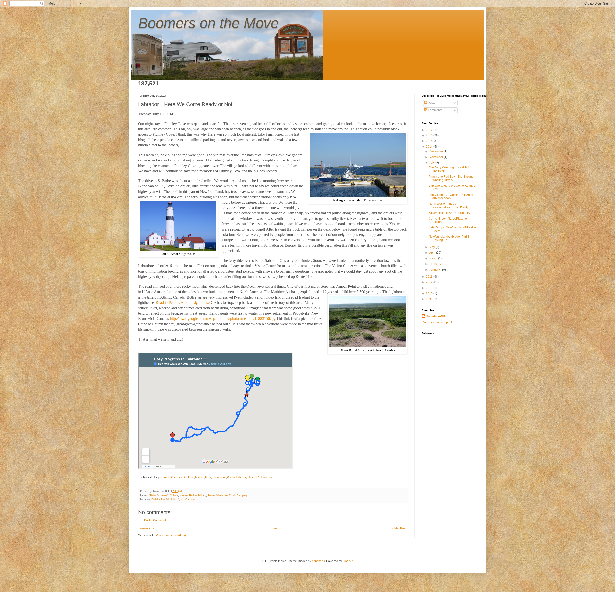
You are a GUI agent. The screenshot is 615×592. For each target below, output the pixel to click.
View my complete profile (438, 322)
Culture (189, 477)
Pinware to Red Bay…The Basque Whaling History (451, 178)
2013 (429, 276)
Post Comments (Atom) (171, 535)
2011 (429, 288)
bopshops (318, 561)
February (435, 264)
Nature (199, 477)
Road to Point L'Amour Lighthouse (182, 302)
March (433, 258)
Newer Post (146, 528)
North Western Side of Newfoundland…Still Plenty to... (451, 205)
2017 (429, 130)
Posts (431, 102)
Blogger (348, 561)
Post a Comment (155, 520)
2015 (429, 141)
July (432, 162)
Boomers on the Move (208, 23)
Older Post (399, 528)
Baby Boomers (215, 477)
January (435, 269)
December (436, 151)
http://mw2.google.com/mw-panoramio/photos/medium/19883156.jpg (223, 319)
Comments (434, 110)
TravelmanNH (435, 316)
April (432, 252)
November (436, 157)
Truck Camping (172, 477)
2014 (429, 146)
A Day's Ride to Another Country (449, 213)
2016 (429, 135)
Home (273, 528)
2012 (429, 282)
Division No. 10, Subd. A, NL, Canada (173, 499)
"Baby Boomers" (158, 495)
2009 (429, 299)
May (432, 247)
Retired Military (237, 477)
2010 (429, 293)
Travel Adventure (260, 477)
